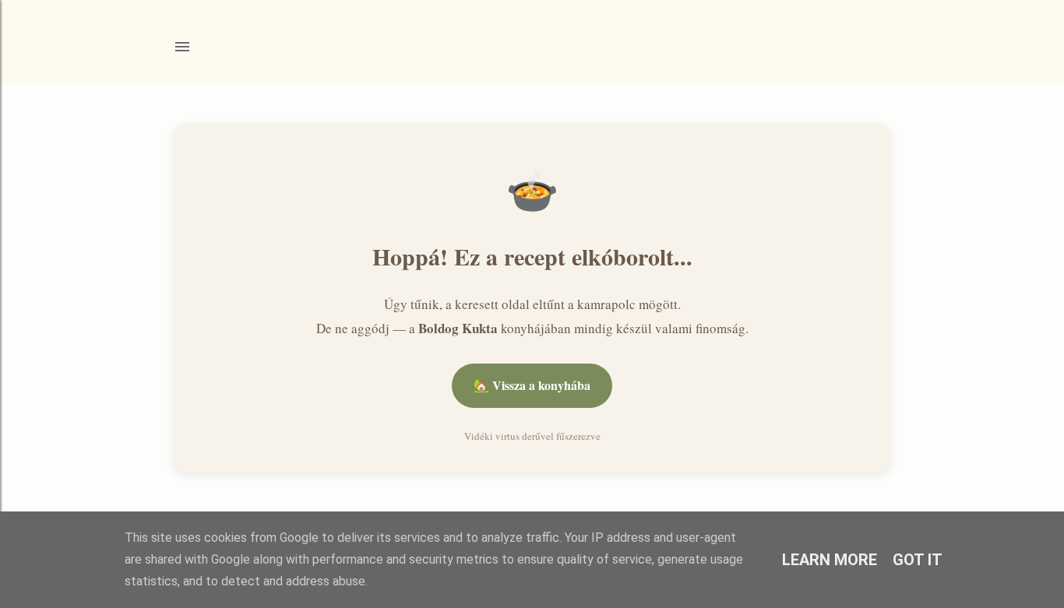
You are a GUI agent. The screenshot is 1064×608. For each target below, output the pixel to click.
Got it (917, 559)
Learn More (829, 559)
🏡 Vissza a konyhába (532, 385)
